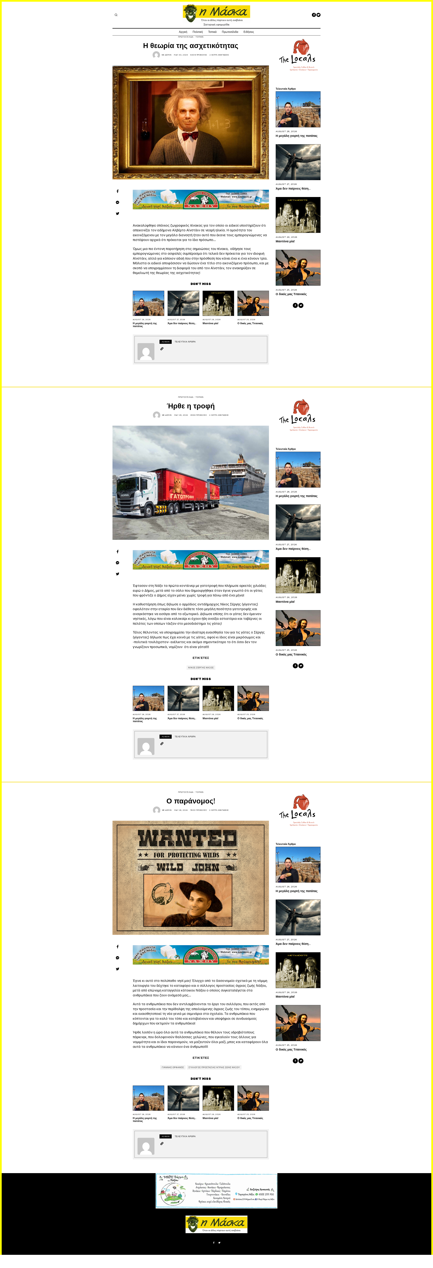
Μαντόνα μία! (210, 323)
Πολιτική (198, 31)
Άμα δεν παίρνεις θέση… (182, 323)
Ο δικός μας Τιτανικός (250, 323)
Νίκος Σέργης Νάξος (201, 667)
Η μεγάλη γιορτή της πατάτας (145, 324)
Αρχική (183, 31)
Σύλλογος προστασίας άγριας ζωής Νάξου (214, 1067)
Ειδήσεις (249, 31)
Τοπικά (212, 31)
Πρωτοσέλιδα (230, 31)
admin (168, 55)
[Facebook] (314, 15)
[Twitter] (318, 15)
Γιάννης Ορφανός (173, 1067)
